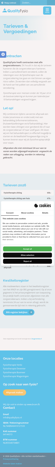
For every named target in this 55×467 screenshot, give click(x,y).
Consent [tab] (10, 213)
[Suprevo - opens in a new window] (42, 205)
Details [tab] (45, 213)
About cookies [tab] (27, 213)
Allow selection (27, 255)
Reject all (28, 261)
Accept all (27, 249)
